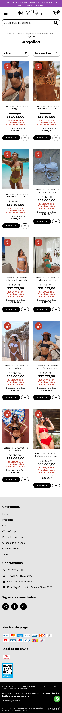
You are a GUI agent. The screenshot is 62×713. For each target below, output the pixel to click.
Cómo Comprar (10, 531)
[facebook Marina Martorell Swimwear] (14, 606)
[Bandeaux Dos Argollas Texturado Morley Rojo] (56, 485)
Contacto (7, 525)
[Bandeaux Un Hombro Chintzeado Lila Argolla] (25, 309)
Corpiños (29, 33)
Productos (7, 519)
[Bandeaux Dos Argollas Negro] (25, 138)
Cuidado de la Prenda (13, 543)
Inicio (9, 33)
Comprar (11, 138)
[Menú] (5, 13)
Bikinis (18, 33)
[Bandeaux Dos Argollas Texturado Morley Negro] (25, 479)
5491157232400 (15, 570)
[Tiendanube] (11, 701)
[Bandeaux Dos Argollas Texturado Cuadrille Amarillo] (25, 226)
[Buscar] (55, 22)
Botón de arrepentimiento (15, 696)
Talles (5, 554)
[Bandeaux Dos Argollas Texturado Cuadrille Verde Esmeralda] (56, 309)
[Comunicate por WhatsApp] (57, 699)
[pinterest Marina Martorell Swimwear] (23, 606)
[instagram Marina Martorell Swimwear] (5, 606)
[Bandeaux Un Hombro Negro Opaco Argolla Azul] (56, 397)
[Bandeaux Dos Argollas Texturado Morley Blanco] (25, 397)
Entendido (53, 709)
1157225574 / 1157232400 (19, 575)
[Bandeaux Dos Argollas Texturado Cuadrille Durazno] (56, 138)
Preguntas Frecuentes (14, 537)
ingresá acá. (51, 693)
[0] (55, 14)
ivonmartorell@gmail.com (20, 581)
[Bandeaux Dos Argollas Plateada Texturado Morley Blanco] (56, 221)
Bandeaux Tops (45, 33)
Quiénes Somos (10, 548)
